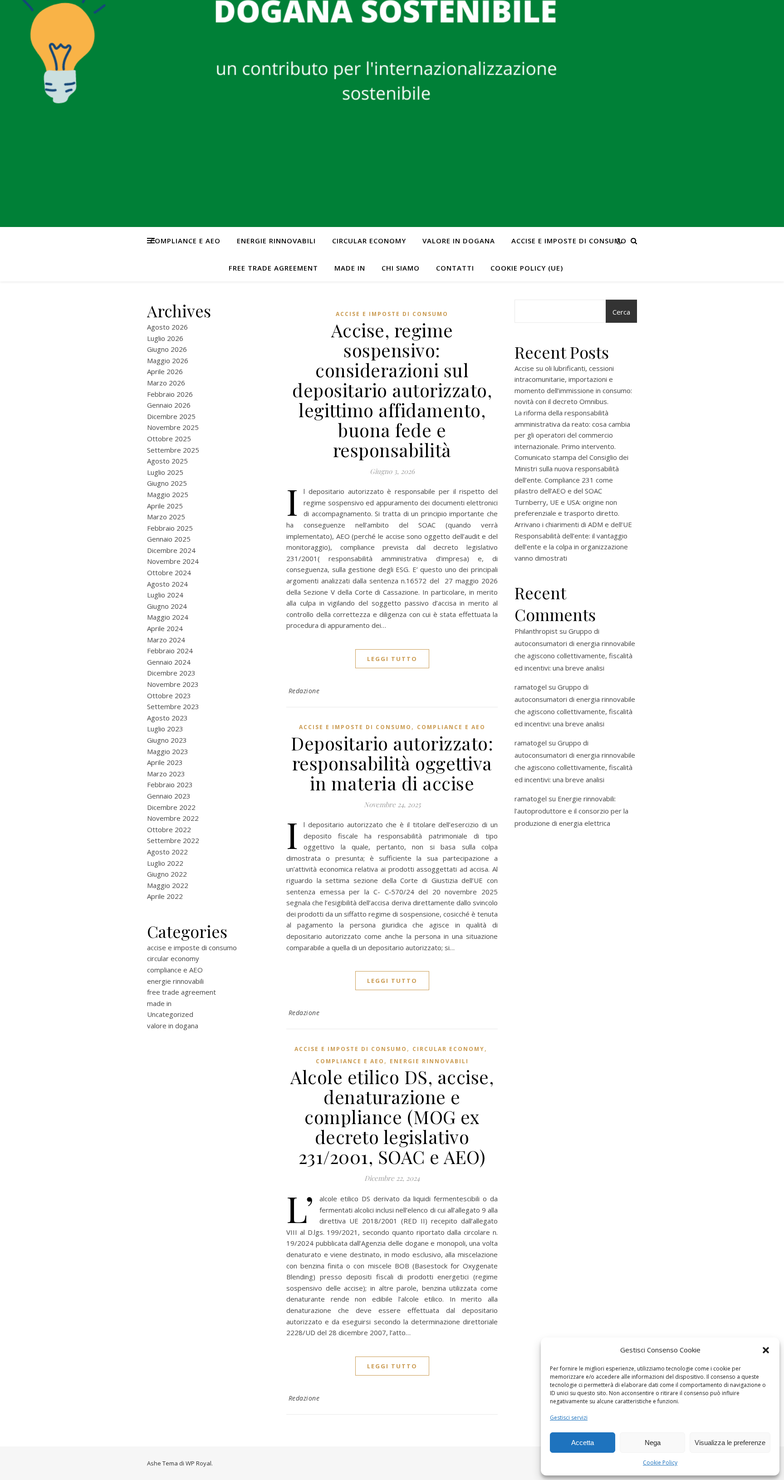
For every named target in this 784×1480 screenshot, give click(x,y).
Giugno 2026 (167, 349)
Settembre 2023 (173, 706)
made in (349, 267)
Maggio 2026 (167, 360)
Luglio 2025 (165, 472)
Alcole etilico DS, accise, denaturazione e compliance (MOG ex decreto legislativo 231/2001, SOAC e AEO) (392, 1117)
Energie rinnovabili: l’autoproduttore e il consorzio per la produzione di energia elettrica (571, 811)
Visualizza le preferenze (730, 1442)
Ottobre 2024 (169, 572)
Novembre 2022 (173, 818)
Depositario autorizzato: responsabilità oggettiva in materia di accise (392, 763)
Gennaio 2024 (169, 661)
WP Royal (198, 1463)
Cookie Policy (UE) (526, 267)
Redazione (304, 690)
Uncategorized (170, 1014)
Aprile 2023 (165, 762)
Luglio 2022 (165, 863)
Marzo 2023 (166, 773)
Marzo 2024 (166, 639)
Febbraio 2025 (170, 528)
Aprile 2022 (165, 896)
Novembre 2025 (173, 427)
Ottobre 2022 (169, 829)
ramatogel (530, 686)
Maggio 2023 (167, 751)
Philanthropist (536, 631)
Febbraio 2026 (170, 394)
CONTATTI (455, 267)
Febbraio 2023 (170, 784)
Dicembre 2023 (171, 672)
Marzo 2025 (166, 516)
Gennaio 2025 (169, 538)
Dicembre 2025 (171, 416)
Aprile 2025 (165, 505)
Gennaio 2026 (169, 404)
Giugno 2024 (167, 606)
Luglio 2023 (165, 728)
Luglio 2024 (165, 594)
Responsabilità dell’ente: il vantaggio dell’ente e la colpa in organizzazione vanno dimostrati (571, 546)
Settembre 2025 (173, 449)
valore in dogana (458, 240)
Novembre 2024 (173, 561)
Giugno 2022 (167, 873)
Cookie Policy (660, 1462)
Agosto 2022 (167, 851)
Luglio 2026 (165, 338)
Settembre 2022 (173, 840)
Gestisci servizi (569, 1417)
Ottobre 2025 (169, 438)
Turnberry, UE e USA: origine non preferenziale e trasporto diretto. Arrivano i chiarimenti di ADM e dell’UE (573, 513)
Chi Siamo (401, 267)
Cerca (621, 311)
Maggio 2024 (167, 617)
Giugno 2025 (167, 483)
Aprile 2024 (165, 628)
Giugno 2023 (167, 740)
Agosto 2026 (167, 326)
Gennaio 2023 (169, 795)
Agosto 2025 (167, 460)
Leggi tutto (392, 659)
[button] (765, 1350)
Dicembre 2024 (171, 550)
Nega (653, 1442)
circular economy (369, 240)
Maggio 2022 (167, 885)
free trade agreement (273, 267)
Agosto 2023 (167, 717)
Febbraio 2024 (170, 650)
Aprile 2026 (165, 371)
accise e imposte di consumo (569, 240)
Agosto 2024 (167, 583)
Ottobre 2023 (169, 695)
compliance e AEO (185, 240)
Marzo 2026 (166, 382)
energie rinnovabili (276, 240)
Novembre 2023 (173, 684)
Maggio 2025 (167, 494)
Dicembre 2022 (171, 807)
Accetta (582, 1442)
